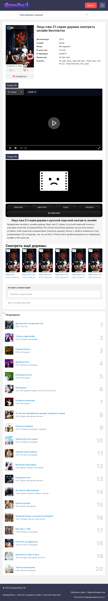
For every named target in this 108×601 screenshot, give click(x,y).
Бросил (90, 207)
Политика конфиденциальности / (89, 597)
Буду (65, 207)
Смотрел (42, 207)
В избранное (21, 76)
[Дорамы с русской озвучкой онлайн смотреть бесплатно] (16, 5)
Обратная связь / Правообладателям (88, 592)
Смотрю (18, 207)
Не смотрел (54, 213)
